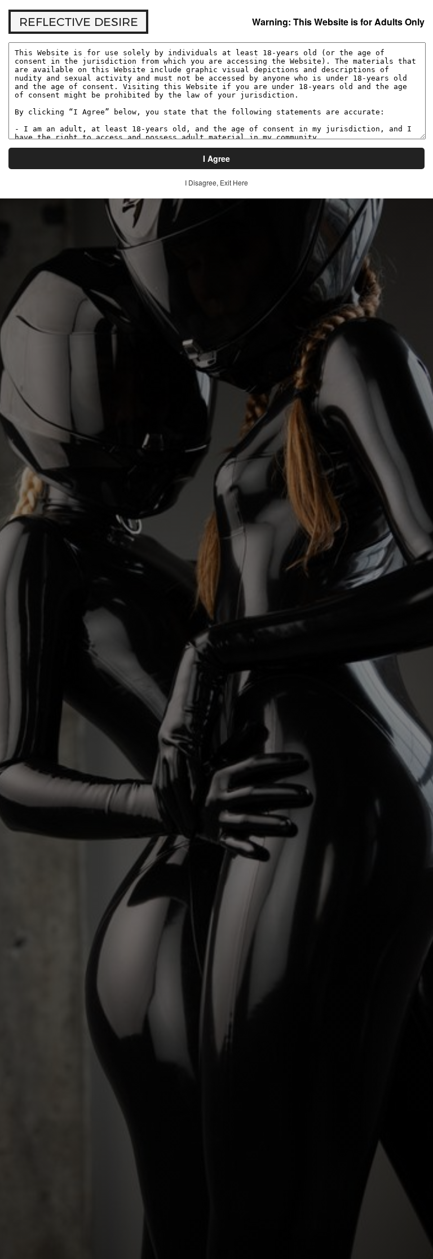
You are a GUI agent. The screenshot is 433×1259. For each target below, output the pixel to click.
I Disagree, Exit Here (216, 182)
